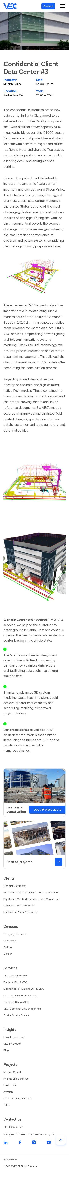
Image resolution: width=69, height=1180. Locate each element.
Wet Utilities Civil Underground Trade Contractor (31, 892)
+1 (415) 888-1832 (13, 1127)
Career (7, 953)
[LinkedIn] (5, 1142)
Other (6, 1105)
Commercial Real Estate (17, 1098)
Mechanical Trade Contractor (20, 912)
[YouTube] (48, 1142)
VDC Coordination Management (22, 1008)
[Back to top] (61, 1140)
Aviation (8, 1092)
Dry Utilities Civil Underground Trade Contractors (31, 899)
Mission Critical (12, 1072)
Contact (48, 6)
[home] (10, 6)
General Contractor (14, 886)
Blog (6, 1050)
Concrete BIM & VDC (15, 1002)
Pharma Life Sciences (16, 1078)
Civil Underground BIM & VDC (20, 995)
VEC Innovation (12, 1043)
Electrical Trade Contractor (18, 905)
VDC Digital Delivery (15, 975)
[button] (62, 6)
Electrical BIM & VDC (15, 982)
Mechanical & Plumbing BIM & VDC (23, 988)
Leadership (9, 940)
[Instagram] (34, 1142)
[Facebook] (20, 1142)
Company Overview (14, 934)
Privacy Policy (10, 1159)
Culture (7, 947)
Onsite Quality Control (16, 1015)
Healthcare (9, 1085)
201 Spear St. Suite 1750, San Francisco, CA (28, 1134)
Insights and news (13, 1037)
